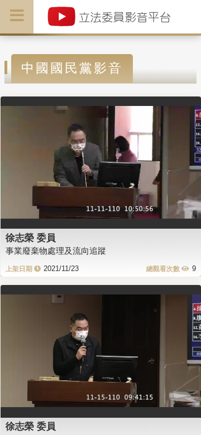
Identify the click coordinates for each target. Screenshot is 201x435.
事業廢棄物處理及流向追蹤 (56, 250)
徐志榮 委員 (31, 238)
